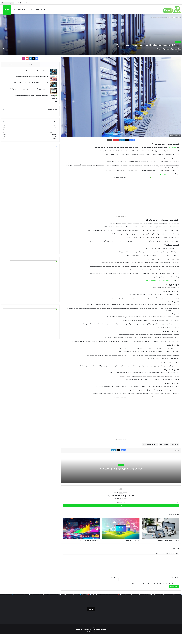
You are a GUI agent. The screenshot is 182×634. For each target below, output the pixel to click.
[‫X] (33, 58)
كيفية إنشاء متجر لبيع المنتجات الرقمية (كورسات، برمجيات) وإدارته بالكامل (31, 83)
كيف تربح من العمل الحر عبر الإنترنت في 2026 (121, 468)
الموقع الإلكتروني (115, 577)
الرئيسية (43, 9)
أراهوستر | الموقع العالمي (101, 629)
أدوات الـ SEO (92, 629)
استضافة (55, 125)
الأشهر (30, 65)
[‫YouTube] (27, 58)
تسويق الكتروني (21, 9)
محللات (173, 227)
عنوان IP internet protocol (150, 444)
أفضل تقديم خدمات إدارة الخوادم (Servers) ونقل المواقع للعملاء (33, 70)
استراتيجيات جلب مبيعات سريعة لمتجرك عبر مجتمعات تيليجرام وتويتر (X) (31, 76)
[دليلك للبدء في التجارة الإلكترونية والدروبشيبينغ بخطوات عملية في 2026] (53, 98)
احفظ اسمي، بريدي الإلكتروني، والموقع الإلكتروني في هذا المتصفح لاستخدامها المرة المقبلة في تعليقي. (155, 583)
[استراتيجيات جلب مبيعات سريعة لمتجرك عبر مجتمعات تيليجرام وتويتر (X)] (53, 78)
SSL (127, 386)
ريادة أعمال (29, 9)
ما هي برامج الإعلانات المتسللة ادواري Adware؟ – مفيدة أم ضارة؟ (160, 280)
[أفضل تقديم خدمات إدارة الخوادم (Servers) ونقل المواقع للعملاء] (53, 72)
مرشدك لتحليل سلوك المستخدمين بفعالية (90, 540)
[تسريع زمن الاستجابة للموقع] (120, 528)
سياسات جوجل (163, 444)
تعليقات (11, 65)
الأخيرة (50, 65)
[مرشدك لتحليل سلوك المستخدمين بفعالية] (81, 528)
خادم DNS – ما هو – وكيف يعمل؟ (167, 174)
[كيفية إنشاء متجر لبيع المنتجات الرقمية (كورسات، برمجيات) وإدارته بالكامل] (53, 84)
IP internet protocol (171, 147)
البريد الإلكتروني (175, 577)
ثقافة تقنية (7, 9)
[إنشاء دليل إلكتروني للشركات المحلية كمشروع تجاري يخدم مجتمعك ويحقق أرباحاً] (53, 91)
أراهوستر (84, 627)
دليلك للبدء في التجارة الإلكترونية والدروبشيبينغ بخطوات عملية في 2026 (31, 95)
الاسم (177, 571)
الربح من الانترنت (53, 130)
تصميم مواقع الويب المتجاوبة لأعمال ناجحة (168, 540)
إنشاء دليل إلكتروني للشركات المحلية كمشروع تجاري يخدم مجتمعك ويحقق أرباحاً (29, 89)
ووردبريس (36, 9)
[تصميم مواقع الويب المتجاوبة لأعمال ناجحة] (160, 528)
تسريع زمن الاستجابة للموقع (132, 540)
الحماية (13, 9)
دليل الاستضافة (79, 629)
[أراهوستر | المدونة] (169, 9)
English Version (86, 629)
